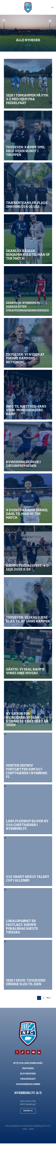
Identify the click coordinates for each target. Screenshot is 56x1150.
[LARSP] (28, 809)
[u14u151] (28, 861)
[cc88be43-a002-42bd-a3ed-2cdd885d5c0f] (28, 498)
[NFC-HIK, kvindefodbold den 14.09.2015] (28, 705)
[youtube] (33, 1052)
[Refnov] (28, 757)
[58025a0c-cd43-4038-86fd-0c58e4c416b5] (28, 550)
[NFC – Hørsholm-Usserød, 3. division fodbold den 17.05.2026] (28, 602)
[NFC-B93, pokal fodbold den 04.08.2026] (28, 913)
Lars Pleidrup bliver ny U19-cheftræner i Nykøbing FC (27, 825)
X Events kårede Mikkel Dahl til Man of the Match (27, 514)
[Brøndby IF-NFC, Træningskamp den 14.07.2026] (28, 343)
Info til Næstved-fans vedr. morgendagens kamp (26, 410)
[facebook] (17, 1052)
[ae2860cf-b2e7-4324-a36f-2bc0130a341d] (28, 291)
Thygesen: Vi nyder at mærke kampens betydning (25, 358)
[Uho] (28, 187)
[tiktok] (22, 1052)
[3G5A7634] (28, 446)
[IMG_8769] (28, 965)
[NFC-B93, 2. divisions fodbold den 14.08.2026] (28, 395)
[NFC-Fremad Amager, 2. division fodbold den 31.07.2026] (28, 654)
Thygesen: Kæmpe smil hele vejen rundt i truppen (25, 151)
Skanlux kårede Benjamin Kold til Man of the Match (28, 254)
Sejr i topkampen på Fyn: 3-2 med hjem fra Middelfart (27, 99)
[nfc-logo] (28, 3)
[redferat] (28, 84)
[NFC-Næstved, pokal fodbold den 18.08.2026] (28, 135)
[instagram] (28, 1052)
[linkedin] (39, 1052)
